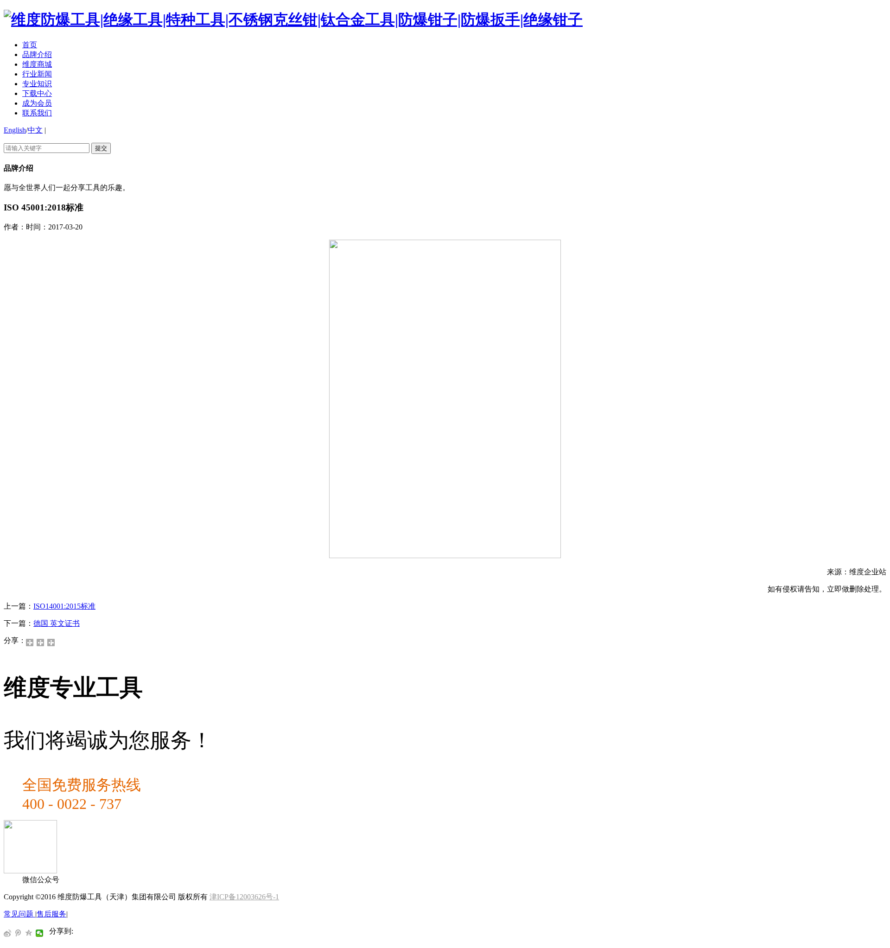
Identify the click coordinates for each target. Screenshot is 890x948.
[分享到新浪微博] (51, 642)
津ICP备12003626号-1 (244, 897)
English (15, 130)
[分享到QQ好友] (40, 642)
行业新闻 (37, 74)
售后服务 (51, 914)
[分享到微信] (30, 642)
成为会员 (37, 103)
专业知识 (37, 84)
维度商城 (37, 64)
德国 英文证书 (56, 623)
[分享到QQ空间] (29, 933)
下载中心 (37, 93)
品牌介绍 (37, 54)
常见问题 (19, 914)
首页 (29, 45)
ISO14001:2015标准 (64, 606)
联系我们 (37, 113)
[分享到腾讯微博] (18, 933)
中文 (35, 130)
